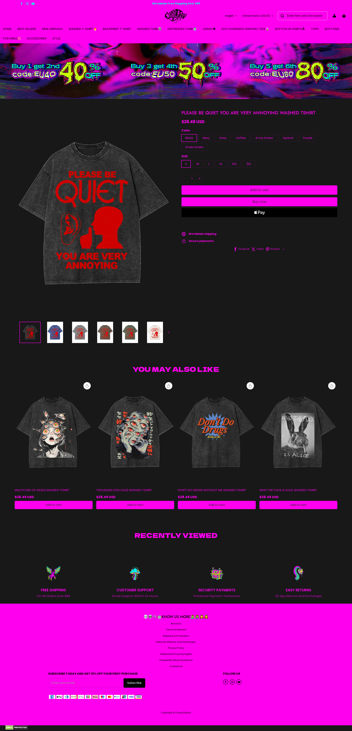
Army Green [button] (264, 138)
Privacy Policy (176, 648)
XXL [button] (234, 164)
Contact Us (176, 666)
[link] (315, 29)
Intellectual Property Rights (176, 654)
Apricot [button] (288, 138)
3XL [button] (248, 164)
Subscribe (134, 683)
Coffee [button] (241, 138)
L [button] (209, 164)
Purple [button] (307, 138)
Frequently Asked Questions (176, 660)
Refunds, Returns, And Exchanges (176, 642)
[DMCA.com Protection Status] (17, 729)
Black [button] (189, 138)
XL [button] (220, 164)
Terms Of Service (176, 629)
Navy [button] (206, 138)
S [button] (186, 164)
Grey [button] (222, 138)
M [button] (197, 164)
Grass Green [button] (194, 147)
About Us (176, 623)
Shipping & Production (176, 636)
